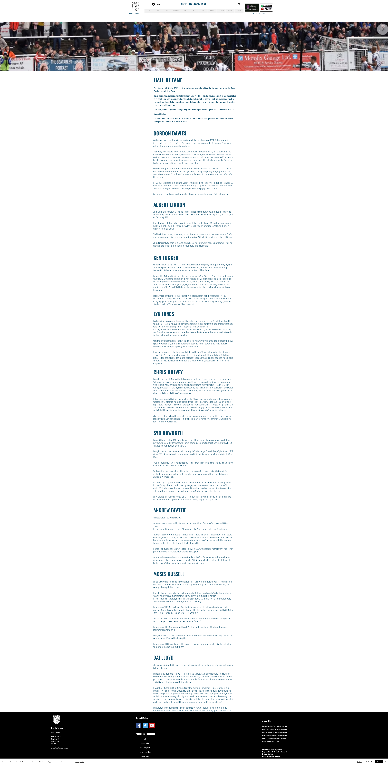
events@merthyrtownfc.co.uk (59, 748)
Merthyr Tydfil (55, 741)
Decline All (369, 762)
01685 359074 (55, 732)
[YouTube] (152, 725)
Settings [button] (359, 762)
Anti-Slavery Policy (145, 747)
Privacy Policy (79, 762)
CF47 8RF (53, 743)
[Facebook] (138, 725)
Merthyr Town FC (56, 737)
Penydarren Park (55, 739)
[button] (239, 4)
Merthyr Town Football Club (193, 3)
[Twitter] (145, 725)
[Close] (385, 761)
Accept (379, 762)
